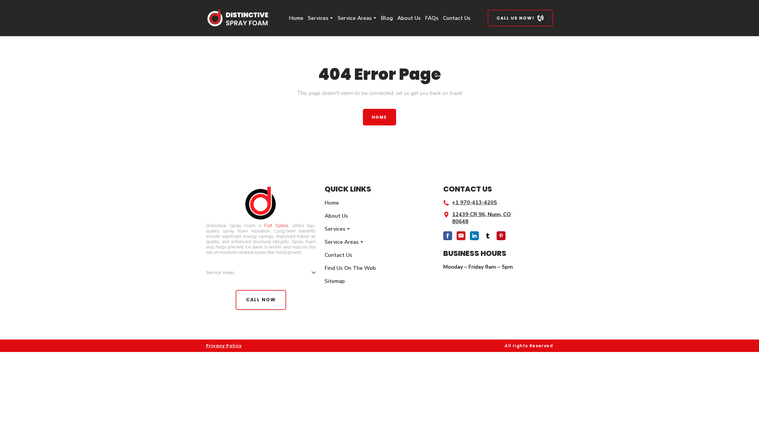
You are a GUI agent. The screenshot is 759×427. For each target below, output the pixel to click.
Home (296, 18)
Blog (387, 18)
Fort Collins (276, 226)
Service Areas (355, 18)
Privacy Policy (224, 346)
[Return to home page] (237, 18)
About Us (409, 18)
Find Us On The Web (350, 268)
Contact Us (457, 18)
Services (318, 18)
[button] (520, 18)
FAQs (432, 18)
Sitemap (335, 281)
